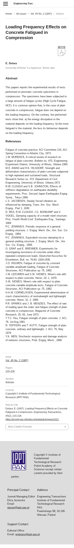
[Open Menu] (5, 3)
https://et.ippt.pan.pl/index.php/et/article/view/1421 (32, 419)
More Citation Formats (20, 426)
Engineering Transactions (28, 3)
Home (9, 13)
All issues (21, 13)
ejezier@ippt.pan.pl (18, 507)
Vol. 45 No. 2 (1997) (41, 13)
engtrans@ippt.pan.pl (27, 534)
